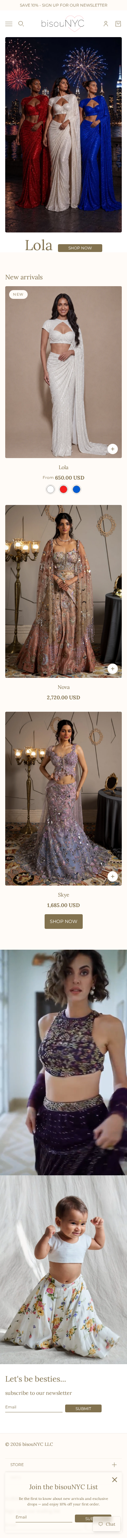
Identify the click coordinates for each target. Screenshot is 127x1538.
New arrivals (24, 277)
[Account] (105, 23)
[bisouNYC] (63, 24)
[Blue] (76, 489)
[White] (50, 489)
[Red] (63, 489)
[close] (114, 1479)
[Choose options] (112, 449)
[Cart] (118, 23)
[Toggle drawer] (8, 24)
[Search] (21, 23)
